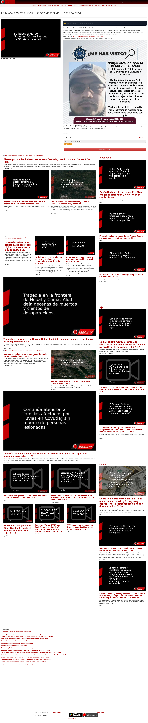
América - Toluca (112, 5)
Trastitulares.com (72, 718)
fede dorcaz (43, 5)
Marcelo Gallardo (52, 5)
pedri (75, 5)
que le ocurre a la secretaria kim (85, 5)
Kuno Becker (60, 5)
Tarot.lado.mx (100, 712)
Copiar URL (68, 144)
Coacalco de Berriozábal (101, 5)
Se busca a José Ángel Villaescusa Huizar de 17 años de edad (88, 36)
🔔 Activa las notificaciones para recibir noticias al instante (78, 23)
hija (101, 307)
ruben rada (105, 157)
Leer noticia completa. (104, 149)
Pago (37, 5)
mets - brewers (68, 5)
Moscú (33, 5)
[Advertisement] (49, 225)
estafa (102, 464)
